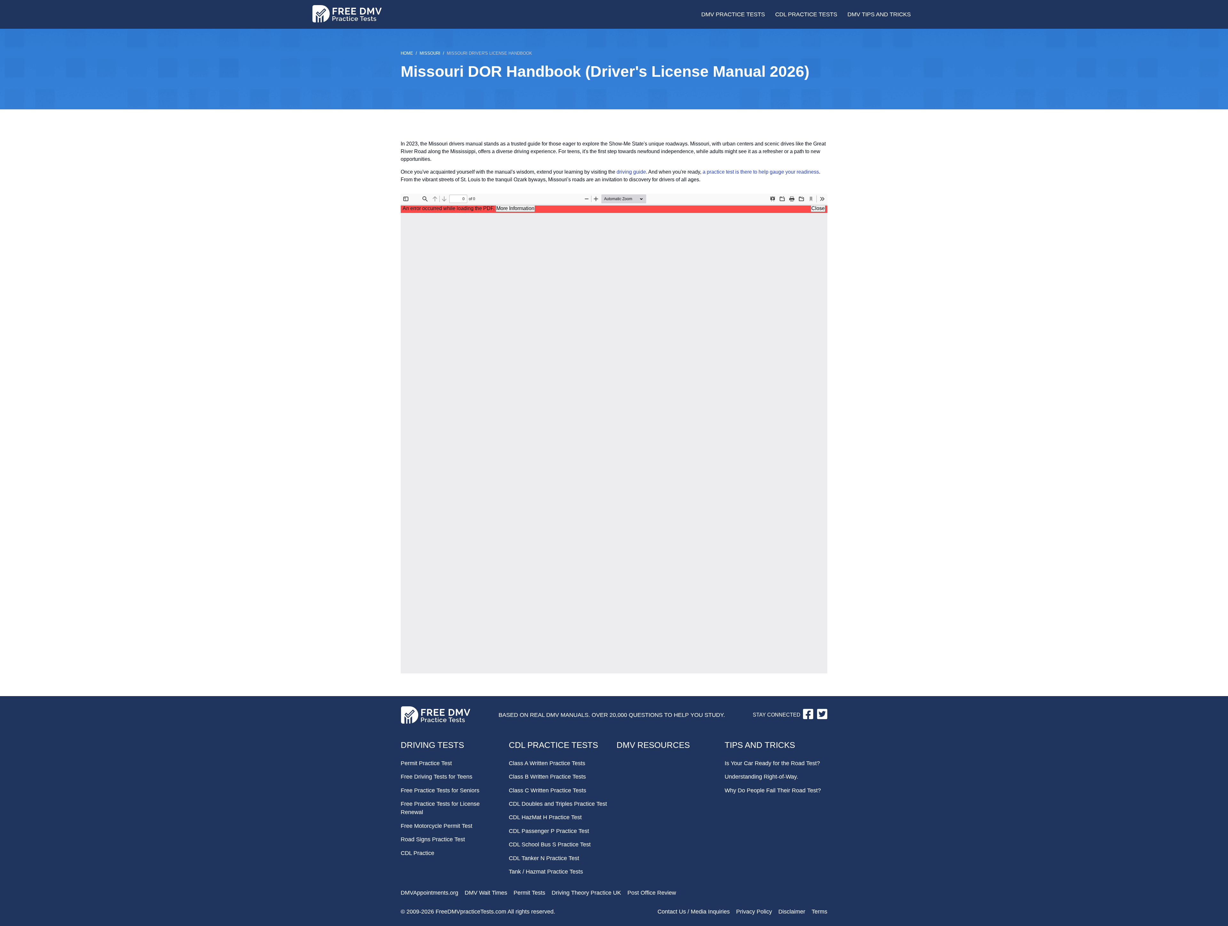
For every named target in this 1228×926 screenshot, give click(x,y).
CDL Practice (417, 853)
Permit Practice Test (426, 763)
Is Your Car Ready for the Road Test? (772, 763)
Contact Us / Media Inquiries (693, 911)
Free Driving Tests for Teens (436, 776)
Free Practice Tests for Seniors (440, 790)
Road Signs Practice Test (433, 839)
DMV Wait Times (486, 893)
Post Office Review (651, 893)
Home (407, 53)
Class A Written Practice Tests (547, 763)
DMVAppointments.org (429, 893)
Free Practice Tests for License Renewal (440, 808)
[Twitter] (822, 717)
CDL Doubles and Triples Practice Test (558, 804)
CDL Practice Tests (806, 14)
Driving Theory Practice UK (586, 893)
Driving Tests (432, 745)
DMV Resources (653, 745)
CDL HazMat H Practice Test (545, 817)
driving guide (631, 172)
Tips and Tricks (760, 745)
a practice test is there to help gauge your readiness (761, 172)
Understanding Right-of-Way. (761, 776)
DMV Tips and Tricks (879, 14)
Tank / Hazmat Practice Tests (546, 871)
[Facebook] (809, 717)
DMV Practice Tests (733, 14)
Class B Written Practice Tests (547, 776)
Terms (819, 911)
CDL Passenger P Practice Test (549, 831)
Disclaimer (791, 911)
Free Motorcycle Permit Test (436, 826)
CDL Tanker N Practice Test (544, 858)
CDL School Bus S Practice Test (550, 844)
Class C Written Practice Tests (547, 790)
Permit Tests (529, 893)
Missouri (430, 53)
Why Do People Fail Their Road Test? (773, 790)
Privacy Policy (754, 911)
